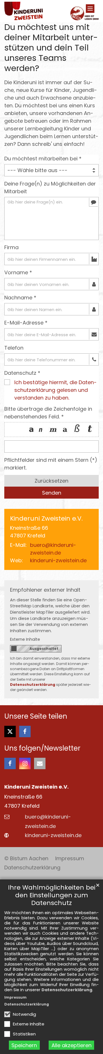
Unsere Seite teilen (35, 716)
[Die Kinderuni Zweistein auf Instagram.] (25, 763)
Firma (11, 247)
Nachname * (20, 297)
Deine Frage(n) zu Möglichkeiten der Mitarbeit (50, 187)
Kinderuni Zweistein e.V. (46, 518)
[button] (10, 731)
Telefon (13, 347)
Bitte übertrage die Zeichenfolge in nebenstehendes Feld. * (48, 412)
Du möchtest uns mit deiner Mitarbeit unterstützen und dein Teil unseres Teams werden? (51, 47)
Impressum (15, 997)
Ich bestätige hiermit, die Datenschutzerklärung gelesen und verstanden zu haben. (55, 390)
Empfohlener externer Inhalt (45, 589)
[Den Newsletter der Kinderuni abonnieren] (39, 763)
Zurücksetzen (51, 480)
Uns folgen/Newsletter (42, 748)
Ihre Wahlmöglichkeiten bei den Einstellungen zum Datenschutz (51, 895)
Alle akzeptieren (72, 1045)
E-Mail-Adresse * (25, 322)
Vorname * (18, 272)
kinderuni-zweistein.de (58, 560)
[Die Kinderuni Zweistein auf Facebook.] (10, 763)
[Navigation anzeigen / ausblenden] (90, 8)
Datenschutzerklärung (66, 990)
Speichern (24, 1045)
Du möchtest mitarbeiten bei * (43, 158)
